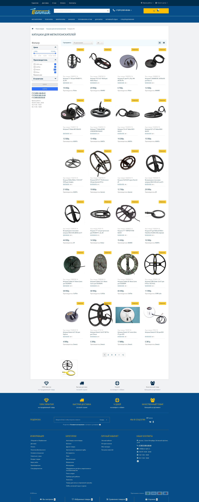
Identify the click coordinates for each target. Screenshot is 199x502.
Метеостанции (70, 459)
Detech (75, 344)
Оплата (62, 3)
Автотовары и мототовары (74, 440)
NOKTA (75, 141)
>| (123, 355)
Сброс (45, 84)
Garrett (103, 192)
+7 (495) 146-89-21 (39, 93)
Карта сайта (34, 462)
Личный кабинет (106, 440)
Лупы (67, 456)
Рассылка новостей (107, 450)
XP (156, 192)
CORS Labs (158, 293)
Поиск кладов (70, 473)
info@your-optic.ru (144, 449)
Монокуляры (70, 465)
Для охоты (99, 19)
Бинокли (71, 19)
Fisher (75, 90)
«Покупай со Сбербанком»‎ (39, 440)
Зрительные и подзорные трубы (76, 450)
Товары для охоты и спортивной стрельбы (79, 483)
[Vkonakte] (149, 421)
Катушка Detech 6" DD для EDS (154, 332)
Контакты (72, 3)
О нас (54, 3)
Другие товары (70, 447)
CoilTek (75, 293)
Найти (44, 89)
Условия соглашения (37, 453)
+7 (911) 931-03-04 (145, 445)
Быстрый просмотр (73, 60)
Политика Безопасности (38, 450)
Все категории (37, 19)
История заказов (106, 444)
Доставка (45, 3)
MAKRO (103, 90)
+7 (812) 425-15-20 (39, 95)
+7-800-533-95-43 (39, 97)
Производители (35, 465)
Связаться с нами (36, 456)
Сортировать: (67, 42)
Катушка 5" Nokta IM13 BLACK (72, 129)
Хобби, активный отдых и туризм (76, 486)
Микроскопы (60, 19)
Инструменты (70, 453)
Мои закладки (105, 447)
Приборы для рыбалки (73, 476)
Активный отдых (112, 19)
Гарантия (35, 3)
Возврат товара (35, 459)
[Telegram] (138, 461)
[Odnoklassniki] (153, 421)
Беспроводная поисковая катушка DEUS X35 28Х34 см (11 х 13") (72, 233)
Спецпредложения (127, 19)
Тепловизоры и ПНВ (85, 19)
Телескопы (49, 19)
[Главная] (32, 29)
